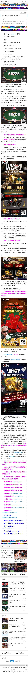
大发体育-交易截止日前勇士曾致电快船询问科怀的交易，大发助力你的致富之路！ (17, 590)
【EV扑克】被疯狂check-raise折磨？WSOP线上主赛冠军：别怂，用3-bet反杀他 (7, 557)
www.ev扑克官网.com (16, 487)
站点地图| (21, 667)
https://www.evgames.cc (17, 507)
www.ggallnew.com (18, 533)
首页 (3, 3)
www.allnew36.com (19, 520)
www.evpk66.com (17, 493)
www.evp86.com (13, 34)
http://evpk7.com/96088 (17, 501)
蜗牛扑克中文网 (5, 1)
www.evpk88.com (18, 496)
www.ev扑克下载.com (16, 490)
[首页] (26, 666)
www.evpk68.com (17, 499)
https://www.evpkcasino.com (9, 512)
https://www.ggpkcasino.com (9, 517)
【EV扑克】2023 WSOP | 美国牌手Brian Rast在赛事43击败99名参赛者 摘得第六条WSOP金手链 (17, 584)
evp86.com (11, 456)
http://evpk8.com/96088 (14, 445)
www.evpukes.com (16, 504)
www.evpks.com (17, 481)
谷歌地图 (15, 669)
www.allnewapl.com (17, 531)
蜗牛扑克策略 (8, 3)
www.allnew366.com (19, 523)
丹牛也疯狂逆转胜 (15, 359)
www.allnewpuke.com (7, 528)
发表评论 (24, 12)
